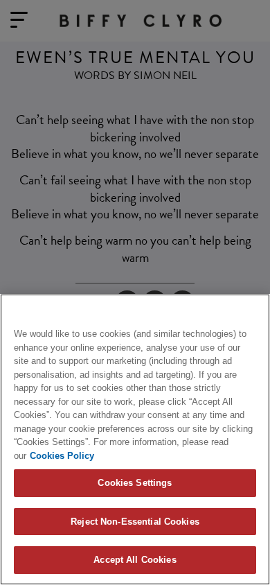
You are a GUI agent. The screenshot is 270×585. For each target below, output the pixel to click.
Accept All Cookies (134, 560)
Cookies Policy (62, 456)
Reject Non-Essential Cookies (135, 521)
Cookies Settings (135, 483)
